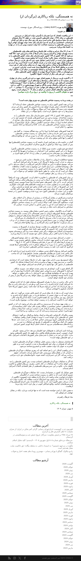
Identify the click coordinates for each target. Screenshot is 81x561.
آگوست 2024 (67, 535)
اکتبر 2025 (69, 490)
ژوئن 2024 (68, 541)
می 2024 (69, 545)
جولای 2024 (68, 538)
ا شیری (68, 20)
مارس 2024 (68, 548)
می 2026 (69, 473)
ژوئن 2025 (68, 503)
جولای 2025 (68, 499)
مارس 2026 (68, 480)
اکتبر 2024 (69, 528)
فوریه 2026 (68, 483)
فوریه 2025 (68, 516)
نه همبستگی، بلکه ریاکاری (60, 403)
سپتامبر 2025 (67, 493)
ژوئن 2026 (68, 470)
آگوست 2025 (67, 496)
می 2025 (69, 506)
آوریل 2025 (68, 509)
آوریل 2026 (68, 477)
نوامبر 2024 (68, 525)
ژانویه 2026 (68, 486)
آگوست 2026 (67, 464)
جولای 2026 (68, 467)
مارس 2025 (68, 512)
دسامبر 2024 (68, 522)
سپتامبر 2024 (67, 532)
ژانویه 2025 (68, 519)
